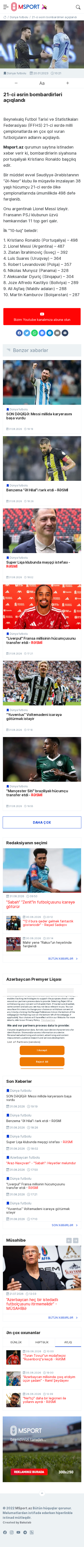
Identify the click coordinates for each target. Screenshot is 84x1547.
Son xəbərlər (62, 1225)
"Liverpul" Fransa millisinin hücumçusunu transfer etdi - (41, 640)
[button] (78, 7)
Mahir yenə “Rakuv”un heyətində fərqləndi (47, 944)
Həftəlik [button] (42, 1342)
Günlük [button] (16, 1342)
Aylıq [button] (68, 1342)
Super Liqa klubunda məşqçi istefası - (38, 564)
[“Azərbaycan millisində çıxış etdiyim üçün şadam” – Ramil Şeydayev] (13, 1379)
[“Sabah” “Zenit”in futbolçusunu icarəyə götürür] (42, 870)
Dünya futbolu (16, 73)
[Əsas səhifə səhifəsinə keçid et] (4, 17)
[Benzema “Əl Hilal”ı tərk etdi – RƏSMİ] (42, 458)
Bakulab (25, 1522)
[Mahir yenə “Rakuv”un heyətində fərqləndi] (13, 944)
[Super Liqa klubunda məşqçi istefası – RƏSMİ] (42, 530)
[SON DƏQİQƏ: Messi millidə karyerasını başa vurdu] (42, 382)
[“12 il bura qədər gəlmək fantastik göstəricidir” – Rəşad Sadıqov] (13, 923)
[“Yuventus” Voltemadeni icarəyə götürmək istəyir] (42, 683)
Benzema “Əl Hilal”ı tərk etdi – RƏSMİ (37, 490)
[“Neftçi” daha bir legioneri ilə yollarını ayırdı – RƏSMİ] (13, 1400)
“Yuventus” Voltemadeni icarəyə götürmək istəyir (34, 717)
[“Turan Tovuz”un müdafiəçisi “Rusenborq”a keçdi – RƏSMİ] (13, 1357)
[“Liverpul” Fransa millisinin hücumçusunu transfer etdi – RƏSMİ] (42, 606)
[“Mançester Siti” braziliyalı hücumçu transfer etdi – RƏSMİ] (42, 759)
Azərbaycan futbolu (25, 1157)
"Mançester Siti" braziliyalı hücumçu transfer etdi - (37, 793)
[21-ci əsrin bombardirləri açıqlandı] (42, 44)
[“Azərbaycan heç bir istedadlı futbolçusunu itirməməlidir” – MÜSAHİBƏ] (42, 1268)
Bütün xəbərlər (60, 959)
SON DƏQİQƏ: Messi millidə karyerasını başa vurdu (39, 416)
